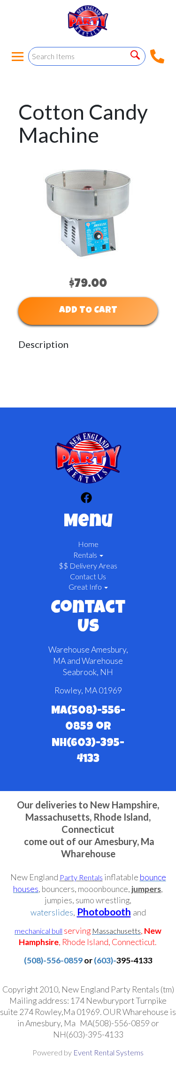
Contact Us (88, 576)
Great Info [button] (86, 586)
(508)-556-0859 (53, 960)
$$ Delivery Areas (88, 565)
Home (88, 543)
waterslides (52, 912)
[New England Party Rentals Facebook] (86, 499)
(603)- (105, 960)
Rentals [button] (86, 554)
